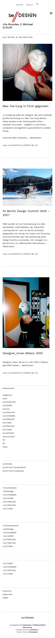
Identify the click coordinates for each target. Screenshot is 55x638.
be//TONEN (7, 423)
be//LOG (6, 409)
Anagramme (7, 395)
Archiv (5, 145)
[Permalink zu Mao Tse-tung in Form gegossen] (27, 100)
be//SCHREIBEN (9, 416)
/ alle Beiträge (8, 491)
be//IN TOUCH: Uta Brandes (13, 471)
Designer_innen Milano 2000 (23, 353)
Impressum (7, 591)
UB (36, 145)
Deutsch (19, 5)
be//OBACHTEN (9, 412)
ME (32, 145)
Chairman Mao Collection (15, 138)
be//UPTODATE (8, 433)
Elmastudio (33, 632)
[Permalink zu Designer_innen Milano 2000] (26, 347)
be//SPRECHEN (8, 419)
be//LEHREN (7, 406)
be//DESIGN (7, 464)
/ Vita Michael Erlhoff (11, 526)
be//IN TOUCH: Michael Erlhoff (14, 467)
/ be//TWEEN (8, 563)
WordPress (34, 630)
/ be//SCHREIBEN (9, 495)
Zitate (5, 447)
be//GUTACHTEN (9, 402)
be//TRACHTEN (14, 145)
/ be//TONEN (8, 509)
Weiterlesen (35, 138)
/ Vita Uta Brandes (10, 488)
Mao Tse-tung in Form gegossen (25, 106)
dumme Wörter (9, 437)
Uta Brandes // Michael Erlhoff (34, 625)
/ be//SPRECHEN (9, 502)
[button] (37, 5)
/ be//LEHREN (8, 498)
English (29, 5)
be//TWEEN (25, 145)
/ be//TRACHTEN (9, 505)
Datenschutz (8, 594)
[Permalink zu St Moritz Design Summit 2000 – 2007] (27, 205)
